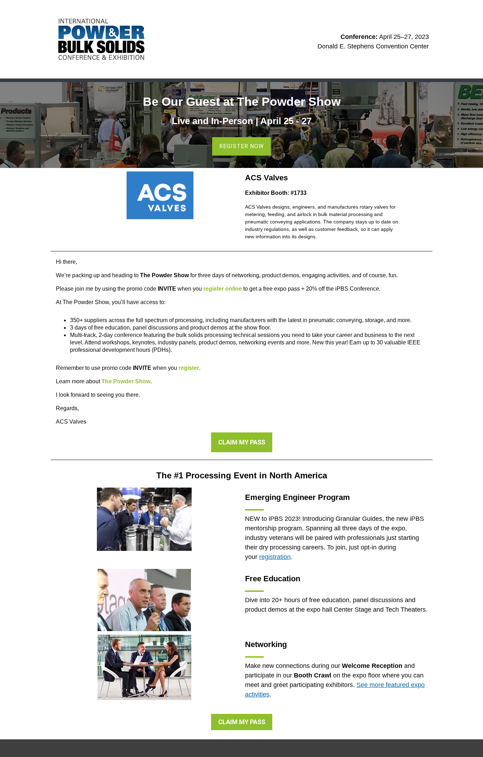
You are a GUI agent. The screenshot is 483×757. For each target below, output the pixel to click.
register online (222, 289)
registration (275, 556)
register (189, 368)
